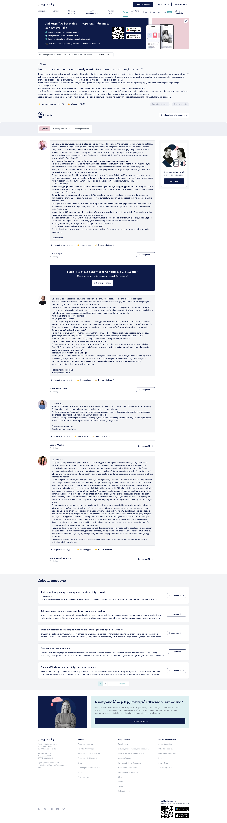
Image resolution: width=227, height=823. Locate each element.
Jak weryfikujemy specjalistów (90, 768)
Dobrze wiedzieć (102, 436)
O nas (80, 763)
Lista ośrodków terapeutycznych (131, 753)
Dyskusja (44, 129)
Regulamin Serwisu (85, 744)
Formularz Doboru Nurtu (127, 768)
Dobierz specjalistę (143, 4)
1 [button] (100, 684)
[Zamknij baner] (186, 21)
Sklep (152, 12)
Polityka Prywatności (86, 749)
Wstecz (43, 64)
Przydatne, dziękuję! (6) (63, 245)
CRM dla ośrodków (165, 749)
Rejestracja (180, 4)
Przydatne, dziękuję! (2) (63, 550)
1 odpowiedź (175, 652)
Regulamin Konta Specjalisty (89, 753)
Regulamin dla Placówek (87, 758)
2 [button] (105, 684)
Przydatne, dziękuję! (62, 436)
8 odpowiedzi (175, 633)
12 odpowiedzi (175, 614)
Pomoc (80, 772)
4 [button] (114, 684)
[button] (123, 683)
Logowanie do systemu (167, 753)
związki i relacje (86, 55)
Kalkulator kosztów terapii (128, 772)
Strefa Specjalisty (179, 12)
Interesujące (86, 245)
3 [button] (109, 684)
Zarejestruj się (163, 763)
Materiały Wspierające (61, 129)
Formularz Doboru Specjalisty (129, 763)
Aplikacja (164, 12)
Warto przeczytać (82, 129)
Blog (145, 12)
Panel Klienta (123, 744)
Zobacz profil (144, 255)
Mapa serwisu (83, 777)
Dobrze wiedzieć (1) (106, 380)
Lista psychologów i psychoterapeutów (133, 749)
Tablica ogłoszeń (165, 768)
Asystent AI (135, 12)
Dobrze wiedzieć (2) (106, 245)
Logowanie (161, 4)
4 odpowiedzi (175, 595)
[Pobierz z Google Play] (133, 29)
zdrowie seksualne (71, 55)
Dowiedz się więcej (140, 721)
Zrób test (174, 181)
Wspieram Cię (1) (78, 104)
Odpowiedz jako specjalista (175, 115)
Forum (125, 12)
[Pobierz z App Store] (133, 36)
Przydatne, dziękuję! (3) (63, 380)
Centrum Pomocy (125, 758)
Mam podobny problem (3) (53, 104)
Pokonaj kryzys (124, 791)
